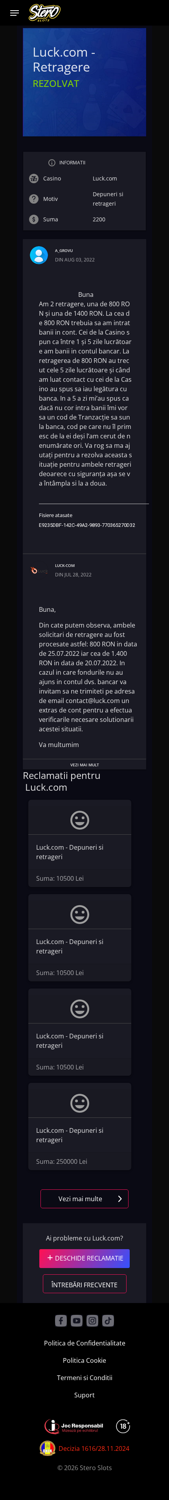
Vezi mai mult (84, 764)
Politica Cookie (84, 1360)
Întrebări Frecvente (84, 1285)
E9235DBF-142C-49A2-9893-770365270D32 (87, 525)
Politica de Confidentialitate (84, 1343)
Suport (84, 1395)
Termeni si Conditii (84, 1377)
